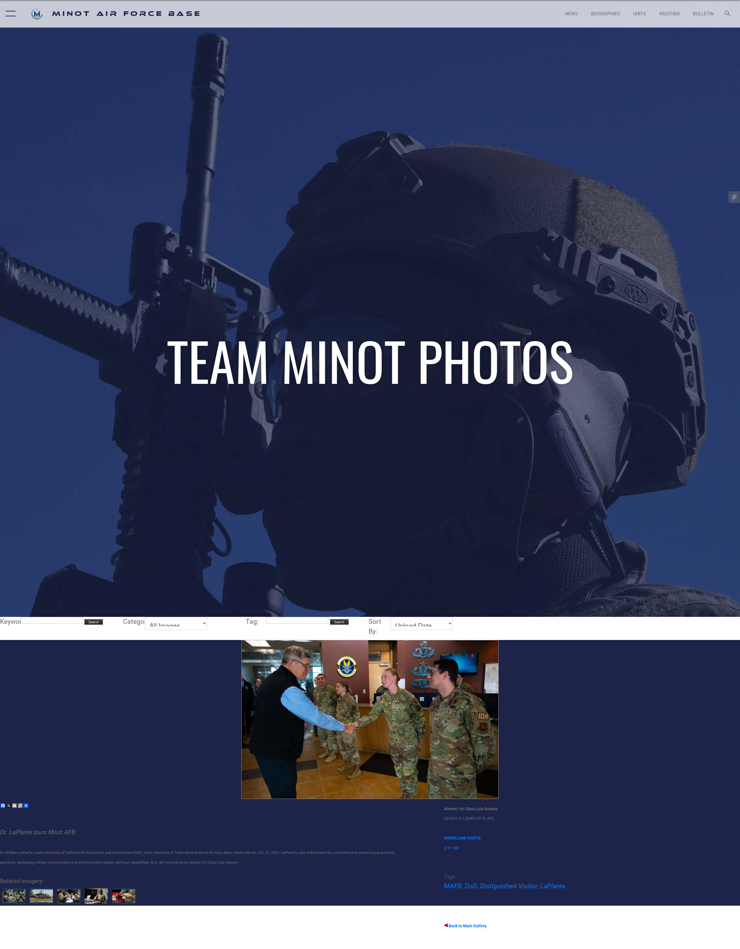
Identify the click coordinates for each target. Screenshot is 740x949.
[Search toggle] (728, 13)
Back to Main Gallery (467, 926)
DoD (471, 886)
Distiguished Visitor (508, 886)
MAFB (453, 886)
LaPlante (552, 886)
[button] (9, 13)
